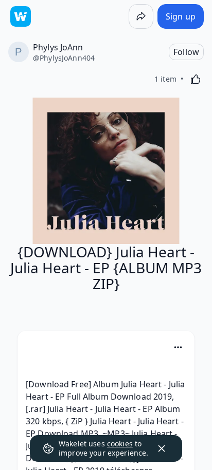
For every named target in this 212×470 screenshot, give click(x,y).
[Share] (141, 16)
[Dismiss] (161, 448)
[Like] (195, 79)
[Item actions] (178, 347)
